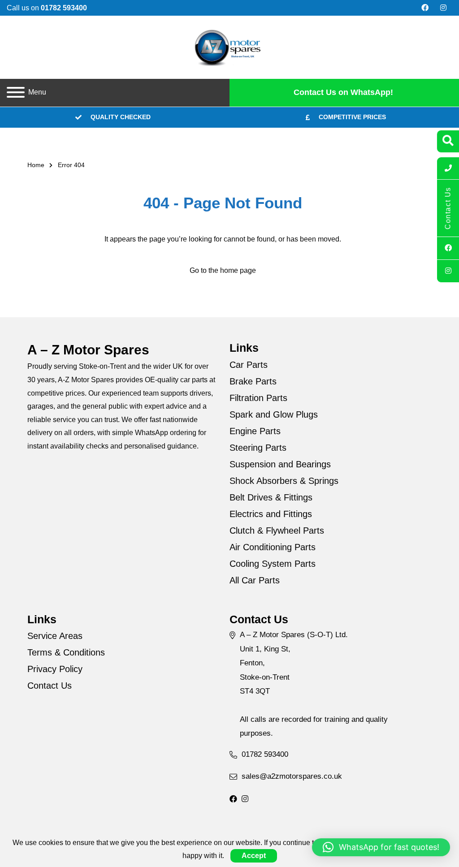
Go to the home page (223, 270)
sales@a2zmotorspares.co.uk (292, 776)
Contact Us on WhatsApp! (343, 92)
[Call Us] (448, 168)
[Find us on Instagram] (443, 8)
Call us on (47, 8)
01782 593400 (265, 754)
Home (35, 164)
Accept (254, 855)
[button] (381, 847)
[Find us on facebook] (425, 8)
